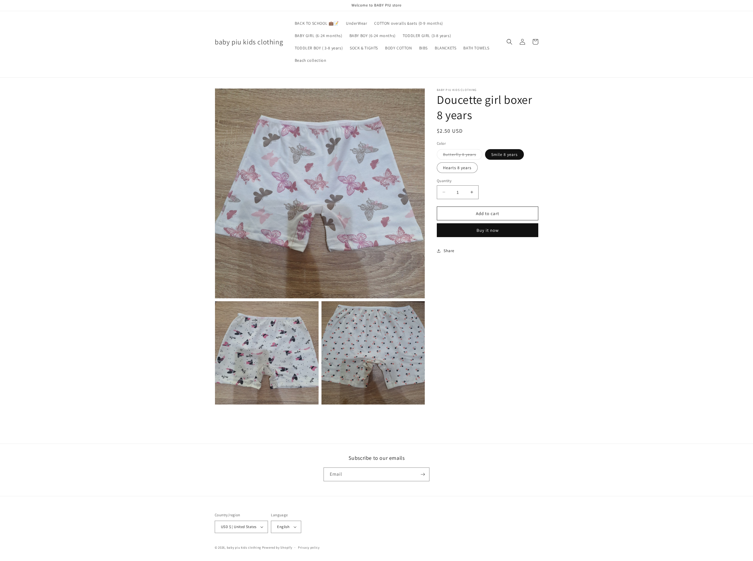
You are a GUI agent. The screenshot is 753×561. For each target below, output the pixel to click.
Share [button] (449, 250)
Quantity (444, 180)
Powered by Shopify (277, 547)
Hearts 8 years (457, 167)
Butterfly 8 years (462, 155)
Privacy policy (309, 547)
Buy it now (488, 230)
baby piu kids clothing (244, 547)
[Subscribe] (422, 474)
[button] (509, 41)
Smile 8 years (504, 154)
